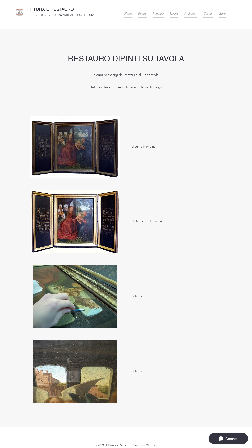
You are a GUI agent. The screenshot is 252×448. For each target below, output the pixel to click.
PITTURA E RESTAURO (50, 9)
